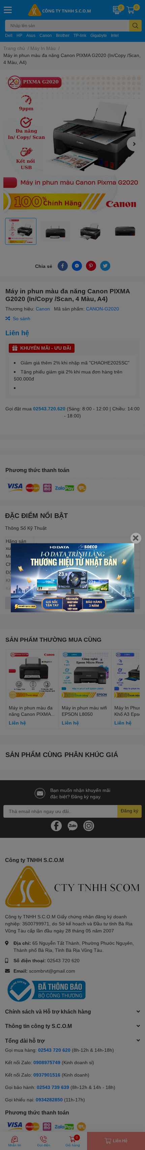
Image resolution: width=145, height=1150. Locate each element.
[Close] (135, 538)
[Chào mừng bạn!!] (72, 577)
